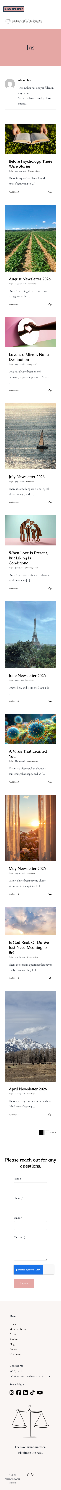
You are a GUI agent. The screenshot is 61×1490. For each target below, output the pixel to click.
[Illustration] (30, 1472)
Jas (12, 171)
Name (18, 1178)
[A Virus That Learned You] (30, 729)
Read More (13, 192)
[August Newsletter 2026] (30, 238)
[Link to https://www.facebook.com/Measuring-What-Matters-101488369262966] (18, 1392)
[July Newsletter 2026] (30, 436)
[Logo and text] (24, 19)
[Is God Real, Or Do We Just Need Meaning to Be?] (30, 921)
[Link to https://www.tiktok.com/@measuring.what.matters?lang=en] (32, 1392)
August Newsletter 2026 (30, 235)
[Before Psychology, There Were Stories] (30, 139)
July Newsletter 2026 (30, 433)
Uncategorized (34, 171)
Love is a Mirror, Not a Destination (30, 327)
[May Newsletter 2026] (30, 828)
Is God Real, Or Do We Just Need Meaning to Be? (30, 916)
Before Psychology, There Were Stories (30, 133)
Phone (18, 1198)
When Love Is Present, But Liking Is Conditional (30, 525)
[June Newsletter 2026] (30, 634)
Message (19, 1237)
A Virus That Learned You (30, 726)
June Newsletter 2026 (30, 632)
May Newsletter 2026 (30, 825)
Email (18, 1217)
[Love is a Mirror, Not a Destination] (30, 332)
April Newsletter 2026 (30, 1033)
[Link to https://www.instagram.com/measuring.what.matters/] (12, 1392)
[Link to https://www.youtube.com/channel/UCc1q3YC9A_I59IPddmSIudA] (40, 1392)
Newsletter (32, 283)
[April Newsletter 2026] (30, 1036)
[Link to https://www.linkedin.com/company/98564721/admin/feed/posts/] (25, 1392)
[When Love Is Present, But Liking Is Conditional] (30, 530)
